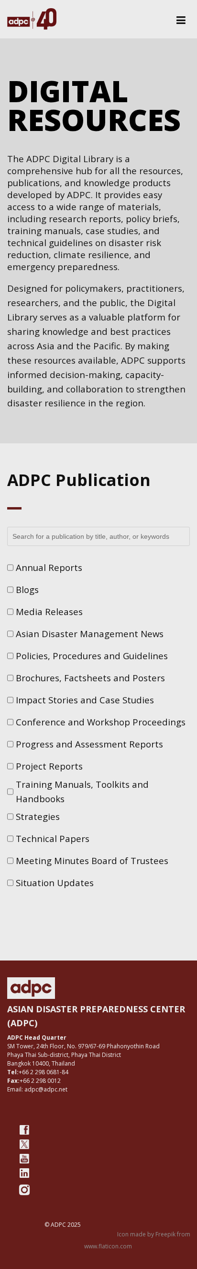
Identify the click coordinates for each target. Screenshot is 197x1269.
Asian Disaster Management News (90, 634)
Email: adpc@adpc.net (37, 1089)
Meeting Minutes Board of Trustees (92, 860)
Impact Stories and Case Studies (85, 700)
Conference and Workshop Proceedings (101, 722)
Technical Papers (52, 838)
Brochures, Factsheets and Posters (90, 678)
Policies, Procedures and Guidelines (92, 656)
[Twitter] (24, 1144)
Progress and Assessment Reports (89, 744)
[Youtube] (24, 1158)
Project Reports (49, 766)
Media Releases (49, 611)
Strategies (38, 816)
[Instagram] (24, 1190)
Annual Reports (49, 567)
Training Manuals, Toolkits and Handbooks (82, 791)
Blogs (27, 589)
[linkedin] (24, 1173)
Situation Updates (55, 883)
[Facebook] (24, 1130)
